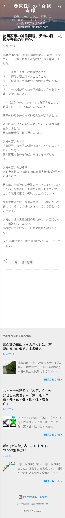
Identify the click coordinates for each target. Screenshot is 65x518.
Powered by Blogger (35, 497)
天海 (14, 262)
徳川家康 (27, 262)
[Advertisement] (32, 299)
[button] (60, 37)
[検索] (60, 7)
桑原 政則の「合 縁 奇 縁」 (32, 8)
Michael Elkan (42, 504)
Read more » (53, 379)
